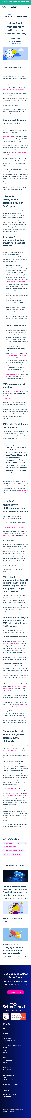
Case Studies (6, 1065)
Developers (6, 1082)
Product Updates (8, 1079)
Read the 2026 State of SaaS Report (16, 3)
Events (5, 1062)
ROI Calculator (7, 1069)
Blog (4, 1057)
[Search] (5, 7)
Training (5, 1077)
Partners (5, 1047)
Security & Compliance (10, 1040)
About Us (5, 1028)
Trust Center (7, 1038)
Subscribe (6, 1072)
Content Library (8, 1060)
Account (3, 7)
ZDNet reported (7, 137)
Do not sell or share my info (12, 1092)
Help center (6, 1086)
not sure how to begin (13, 750)
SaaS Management (10, 847)
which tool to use (11, 788)
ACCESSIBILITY (7, 1096)
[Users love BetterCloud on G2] (6, 1016)
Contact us (6, 1052)
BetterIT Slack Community (11, 1084)
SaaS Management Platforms (14, 850)
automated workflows (13, 643)
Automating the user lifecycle (15, 527)
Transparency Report (9, 1094)
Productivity (21, 843)
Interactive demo (8, 1067)
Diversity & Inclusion (9, 1035)
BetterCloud (8, 843)
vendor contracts (13, 391)
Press (4, 1050)
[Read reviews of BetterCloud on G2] (18, 1016)
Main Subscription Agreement (12, 1045)
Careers (5, 1031)
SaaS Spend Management (12, 854)
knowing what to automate (17, 746)
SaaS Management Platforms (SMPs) (13, 90)
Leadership (6, 1033)
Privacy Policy (7, 1043)
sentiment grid (23, 490)
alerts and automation (12, 374)
